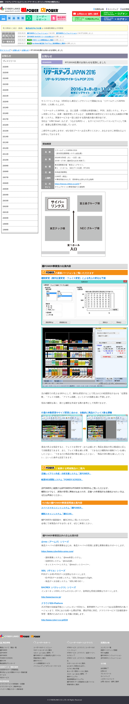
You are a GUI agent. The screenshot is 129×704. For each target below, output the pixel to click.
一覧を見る (8, 41)
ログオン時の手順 (73, 669)
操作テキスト (38, 661)
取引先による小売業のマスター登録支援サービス (13, 673)
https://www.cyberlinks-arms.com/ (57, 551)
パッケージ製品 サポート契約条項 (11, 689)
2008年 (6, 171)
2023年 (6, 84)
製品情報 (12, 19)
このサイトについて (107, 679)
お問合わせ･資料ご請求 (87, 14)
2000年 (6, 218)
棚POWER (3, 650)
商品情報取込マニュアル (75, 679)
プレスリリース (9, 61)
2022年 (6, 90)
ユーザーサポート (38, 19)
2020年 (6, 102)
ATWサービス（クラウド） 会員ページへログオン (81, 654)
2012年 (6, 148)
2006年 (6, 183)
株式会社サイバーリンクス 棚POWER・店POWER (33, 10)
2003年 (6, 201)
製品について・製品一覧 (8, 647)
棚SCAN (3, 661)
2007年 (6, 177)
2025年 (6, 72)
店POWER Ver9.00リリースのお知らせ (40, 36)
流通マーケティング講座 (109, 650)
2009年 (6, 166)
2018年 (6, 113)
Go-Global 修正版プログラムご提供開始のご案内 (48, 43)
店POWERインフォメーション (66, 33)
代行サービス (4, 677)
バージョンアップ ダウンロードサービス (47, 666)
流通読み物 (99, 9)
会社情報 (125, 9)
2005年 (6, 189)
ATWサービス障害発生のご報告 (42, 40)
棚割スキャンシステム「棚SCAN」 (57, 514)
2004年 (6, 195)
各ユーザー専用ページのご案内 (77, 671)
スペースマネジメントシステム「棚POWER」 (62, 508)
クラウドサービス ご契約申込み (11, 686)
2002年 (6, 206)
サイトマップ (113, 9)
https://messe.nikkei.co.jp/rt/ (67, 184)
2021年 (6, 96)
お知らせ (6, 56)
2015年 (6, 131)
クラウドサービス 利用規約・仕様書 (12, 684)
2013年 (6, 142)
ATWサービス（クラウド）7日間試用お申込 (81, 659)
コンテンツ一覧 (106, 647)
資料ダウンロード (58, 19)
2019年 (6, 107)
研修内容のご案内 (40, 658)
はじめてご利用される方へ (76, 666)
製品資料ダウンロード (7, 663)
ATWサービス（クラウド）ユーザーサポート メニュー (80, 649)
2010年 (6, 160)
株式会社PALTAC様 (33, 28)
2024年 (6, 78)
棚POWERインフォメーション (37, 33)
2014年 (6, 137)
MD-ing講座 (105, 653)
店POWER (3, 653)
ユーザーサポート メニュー (43, 647)
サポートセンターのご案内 (43, 650)
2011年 (6, 154)
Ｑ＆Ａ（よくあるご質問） (43, 653)
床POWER (3, 655)
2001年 (6, 212)
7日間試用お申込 (87, 19)
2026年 (6, 67)
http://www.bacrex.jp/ (51, 597)
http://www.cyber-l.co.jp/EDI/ (54, 620)
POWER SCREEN (6, 658)
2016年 (6, 125)
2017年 (6, 119)
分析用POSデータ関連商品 (9, 670)
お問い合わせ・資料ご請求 (110, 681)
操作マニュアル (72, 676)
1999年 (6, 224)
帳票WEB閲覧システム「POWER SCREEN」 (62, 480)
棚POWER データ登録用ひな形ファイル (47, 655)
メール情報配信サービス (42, 663)
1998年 (6, 230)
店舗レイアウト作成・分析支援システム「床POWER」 (66, 473)
